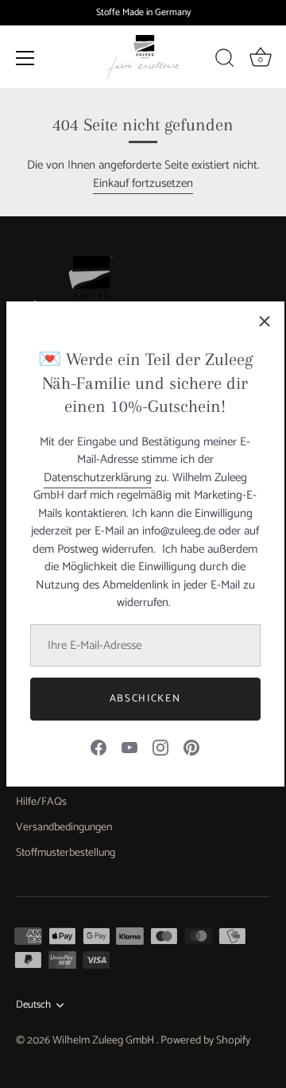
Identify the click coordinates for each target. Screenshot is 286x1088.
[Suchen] (224, 59)
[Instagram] (160, 747)
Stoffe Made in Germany (143, 12)
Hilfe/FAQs (41, 802)
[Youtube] (129, 747)
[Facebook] (98, 747)
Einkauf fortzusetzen (143, 183)
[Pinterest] (191, 747)
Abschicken (145, 698)
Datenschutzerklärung (98, 478)
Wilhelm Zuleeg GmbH (104, 1041)
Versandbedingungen (64, 827)
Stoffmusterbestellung (65, 853)
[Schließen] (264, 321)
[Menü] (25, 57)
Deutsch (33, 1005)
